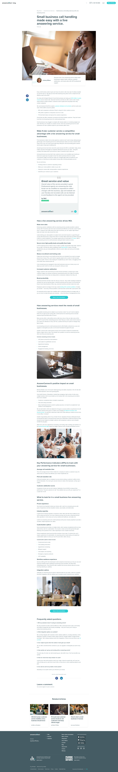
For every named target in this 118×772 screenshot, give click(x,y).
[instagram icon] (81, 748)
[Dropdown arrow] (46, 734)
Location (63, 742)
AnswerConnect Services (49, 10)
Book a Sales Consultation (67, 734)
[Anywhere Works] (34, 741)
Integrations (64, 738)
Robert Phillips (55, 725)
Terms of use (47, 769)
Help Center (64, 746)
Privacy (52, 769)
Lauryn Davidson (76, 725)
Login (103, 2)
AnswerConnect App (44, 426)
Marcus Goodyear (36, 725)
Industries (49, 738)
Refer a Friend (65, 736)
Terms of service (41, 769)
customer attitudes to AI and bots (63, 106)
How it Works (65, 740)
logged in (44, 686)
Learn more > (39, 760)
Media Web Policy (62, 769)
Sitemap (63, 750)
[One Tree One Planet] (32, 758)
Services (49, 736)
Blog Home (39, 10)
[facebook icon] (84, 748)
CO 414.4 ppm (33, 766)
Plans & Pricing (111, 3)
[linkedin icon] (78, 748)
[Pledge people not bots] (69, 758)
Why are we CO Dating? (41, 766)
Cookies (56, 769)
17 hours (74, 238)
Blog (63, 744)
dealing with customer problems (68, 287)
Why (48, 734)
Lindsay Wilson (47, 80)
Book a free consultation (59, 297)
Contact (63, 748)
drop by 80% (64, 247)
